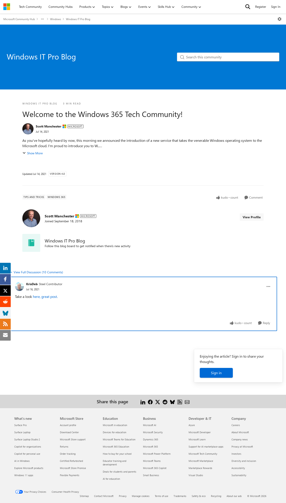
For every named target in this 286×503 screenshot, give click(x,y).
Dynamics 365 (150, 439)
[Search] (247, 6)
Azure (192, 425)
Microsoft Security (153, 432)
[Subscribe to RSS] (179, 401)
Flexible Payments (69, 475)
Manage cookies (140, 496)
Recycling (216, 496)
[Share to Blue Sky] (172, 401)
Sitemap (84, 496)
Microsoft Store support (73, 439)
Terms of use (161, 496)
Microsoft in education (115, 425)
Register (260, 6)
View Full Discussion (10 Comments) (38, 272)
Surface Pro (20, 425)
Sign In (275, 6)
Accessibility (238, 468)
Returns (64, 446)
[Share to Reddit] (165, 401)
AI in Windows (22, 461)
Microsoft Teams (152, 461)
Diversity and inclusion (243, 461)
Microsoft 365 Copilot (154, 468)
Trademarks (180, 496)
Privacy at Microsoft (242, 446)
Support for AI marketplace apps (206, 446)
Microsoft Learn (197, 439)
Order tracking (68, 453)
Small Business (151, 475)
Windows (55, 19)
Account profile (68, 425)
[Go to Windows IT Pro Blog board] (31, 243)
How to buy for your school (117, 453)
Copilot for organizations (27, 446)
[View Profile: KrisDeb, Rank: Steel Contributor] (19, 286)
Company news (239, 439)
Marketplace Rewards (200, 468)
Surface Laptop (22, 432)
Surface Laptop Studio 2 (27, 439)
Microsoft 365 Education (116, 446)
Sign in (216, 372)
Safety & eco (199, 496)
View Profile (252, 217)
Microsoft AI (149, 425)
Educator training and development (114, 462)
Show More (35, 153)
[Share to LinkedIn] (143, 401)
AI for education (111, 478)
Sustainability (238, 475)
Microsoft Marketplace (201, 461)
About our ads (234, 496)
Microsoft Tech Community (203, 453)
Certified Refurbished (71, 461)
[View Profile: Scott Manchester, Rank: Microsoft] (28, 128)
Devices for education (114, 432)
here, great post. (45, 296)
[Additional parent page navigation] (42, 19)
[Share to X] (157, 401)
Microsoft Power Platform (156, 453)
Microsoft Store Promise (73, 468)
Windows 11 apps (23, 475)
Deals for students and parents (119, 471)
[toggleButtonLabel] (279, 19)
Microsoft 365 (150, 446)
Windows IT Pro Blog (78, 19)
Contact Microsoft (104, 496)
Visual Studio (196, 475)
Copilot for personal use (27, 453)
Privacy (122, 496)
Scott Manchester (48, 126)
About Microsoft (240, 432)
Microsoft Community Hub (19, 19)
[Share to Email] (187, 401)
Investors (236, 453)
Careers (235, 425)
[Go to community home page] (6, 6)
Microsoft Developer (200, 432)
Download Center (69, 432)
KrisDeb (32, 284)
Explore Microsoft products (28, 468)
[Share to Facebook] (150, 401)
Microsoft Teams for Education (119, 439)
